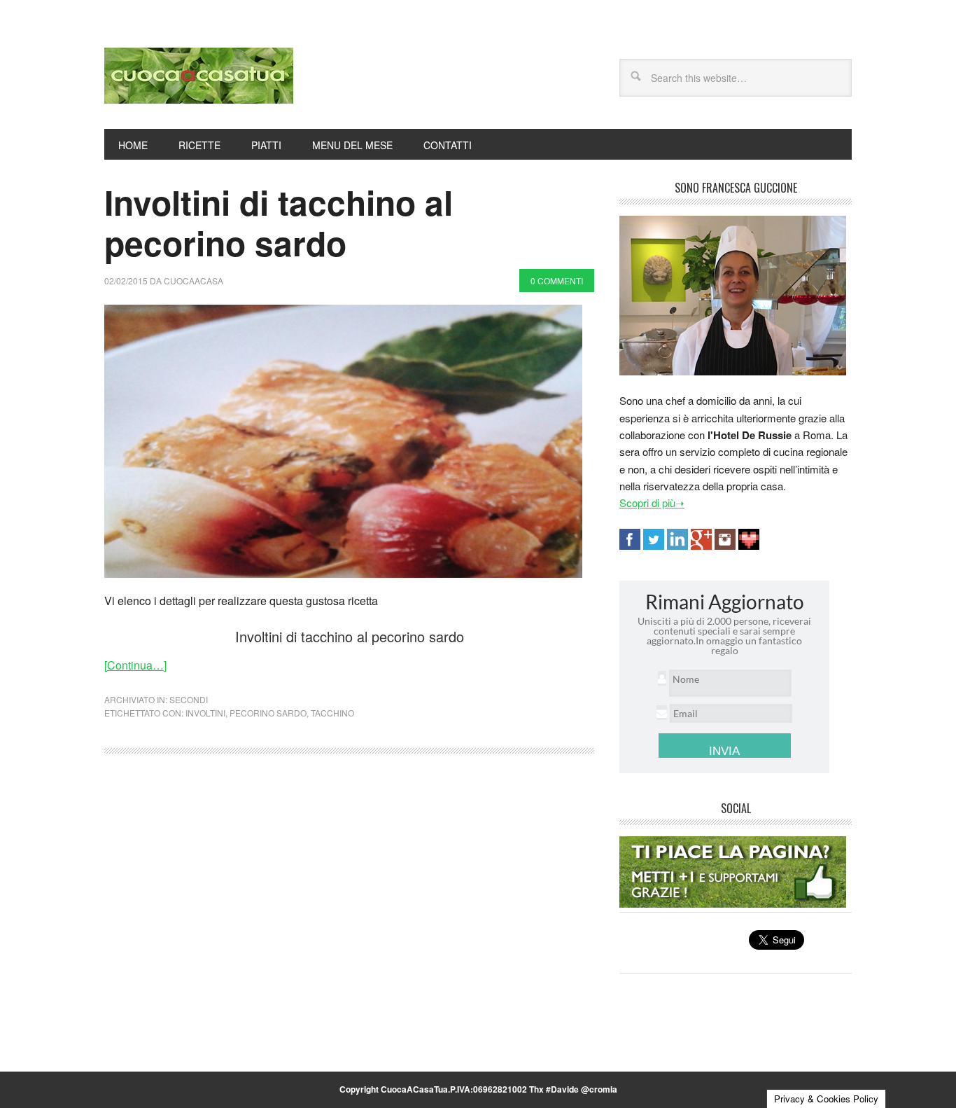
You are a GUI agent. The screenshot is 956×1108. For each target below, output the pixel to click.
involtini (205, 713)
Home (133, 145)
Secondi (188, 699)
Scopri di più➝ (651, 502)
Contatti (447, 145)
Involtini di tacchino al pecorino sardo (278, 222)
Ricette (199, 145)
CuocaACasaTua (198, 76)
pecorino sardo (268, 713)
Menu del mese (352, 145)
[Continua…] (135, 665)
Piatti (266, 145)
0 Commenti (556, 280)
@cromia (599, 1089)
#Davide (562, 1089)
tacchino (332, 713)
